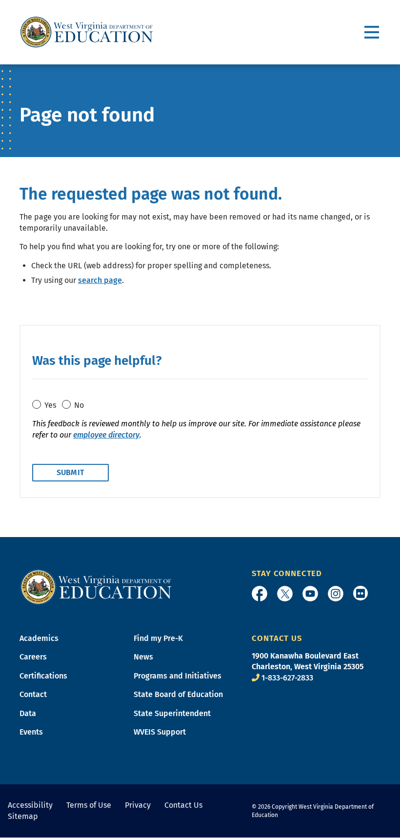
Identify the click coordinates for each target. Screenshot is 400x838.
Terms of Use (88, 805)
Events (31, 732)
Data (28, 713)
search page (100, 280)
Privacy (138, 805)
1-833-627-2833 (287, 677)
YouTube (310, 593)
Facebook (259, 593)
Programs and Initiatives (177, 675)
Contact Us (183, 805)
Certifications (43, 675)
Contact (33, 694)
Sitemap (23, 816)
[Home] (96, 586)
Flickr (360, 593)
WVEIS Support (160, 732)
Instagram (335, 593)
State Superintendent (172, 713)
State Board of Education (178, 694)
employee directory (106, 434)
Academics (39, 638)
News (143, 656)
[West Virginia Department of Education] (87, 32)
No (79, 405)
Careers (33, 656)
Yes (50, 405)
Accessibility (30, 805)
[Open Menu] (372, 32)
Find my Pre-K (158, 638)
